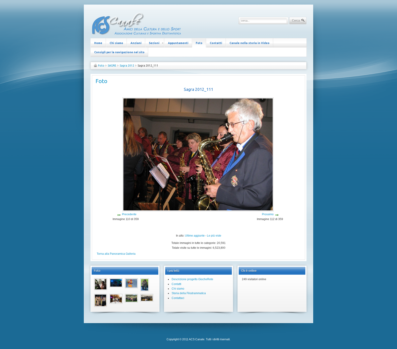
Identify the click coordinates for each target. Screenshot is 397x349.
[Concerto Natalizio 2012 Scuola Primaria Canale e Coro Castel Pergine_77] (100, 289)
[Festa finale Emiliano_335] (116, 286)
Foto (101, 65)
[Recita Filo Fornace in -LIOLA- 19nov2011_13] (100, 305)
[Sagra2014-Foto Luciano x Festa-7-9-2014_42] (116, 302)
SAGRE (112, 65)
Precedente (129, 214)
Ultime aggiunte (195, 235)
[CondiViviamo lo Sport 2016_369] (144, 290)
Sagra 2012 (127, 65)
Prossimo (268, 214)
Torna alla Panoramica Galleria (116, 253)
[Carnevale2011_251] (131, 287)
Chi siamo (178, 288)
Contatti (176, 284)
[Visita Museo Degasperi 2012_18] (131, 301)
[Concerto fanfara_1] (146, 300)
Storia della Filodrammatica (189, 293)
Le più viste (214, 235)
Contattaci (178, 298)
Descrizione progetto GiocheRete (192, 279)
